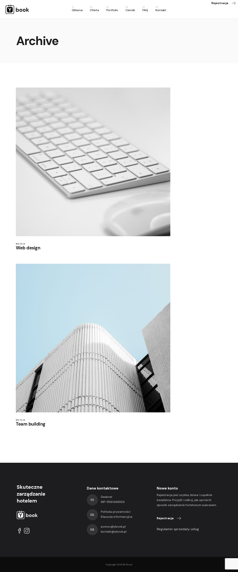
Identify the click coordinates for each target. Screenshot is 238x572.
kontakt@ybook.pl (113, 532)
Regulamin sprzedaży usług (178, 529)
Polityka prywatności (116, 512)
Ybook (129, 564)
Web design (28, 248)
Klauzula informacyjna (116, 517)
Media (21, 244)
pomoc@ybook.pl (113, 527)
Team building (30, 424)
